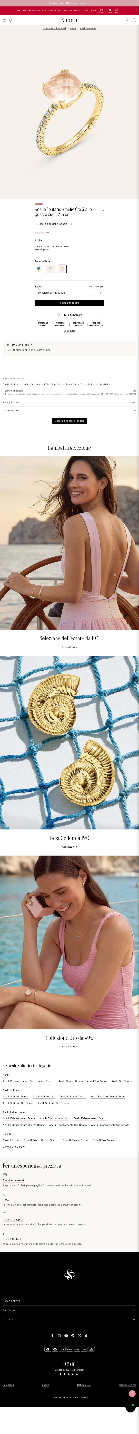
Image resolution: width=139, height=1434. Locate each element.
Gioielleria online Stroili (54, 28)
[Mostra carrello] (134, 20)
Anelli (73, 28)
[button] (69, 327)
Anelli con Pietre (88, 28)
